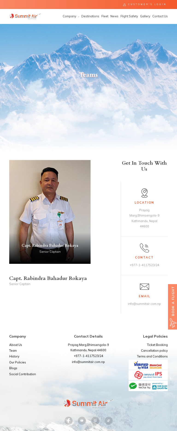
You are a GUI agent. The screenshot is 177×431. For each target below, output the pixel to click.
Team (13, 350)
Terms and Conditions (152, 356)
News (114, 16)
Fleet (104, 16)
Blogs (13, 368)
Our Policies (17, 362)
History (14, 356)
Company (70, 16)
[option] (88, 87)
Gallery (145, 16)
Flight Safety (129, 16)
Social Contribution (22, 374)
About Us (15, 345)
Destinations (90, 16)
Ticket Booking (157, 345)
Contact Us (160, 16)
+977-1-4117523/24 (88, 356)
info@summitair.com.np (88, 362)
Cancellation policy (154, 350)
